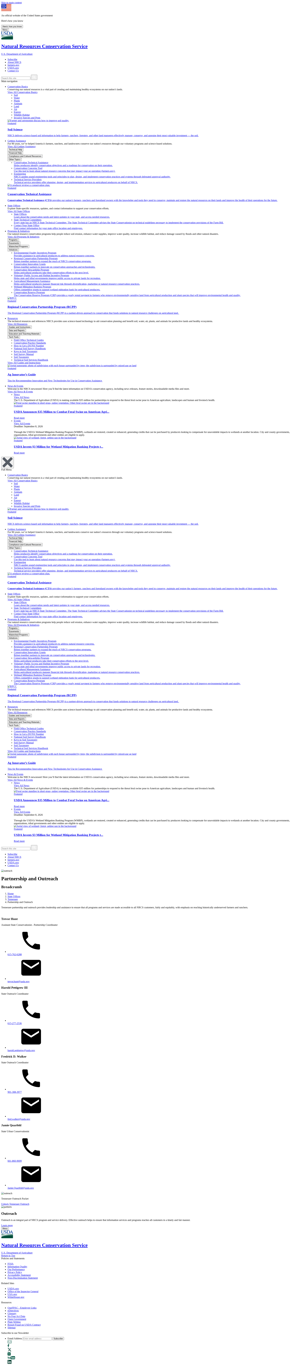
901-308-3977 (15, 1092)
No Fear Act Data (16, 1316)
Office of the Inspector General (23, 1291)
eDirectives (13, 1310)
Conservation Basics (18, 86)
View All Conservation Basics (22, 92)
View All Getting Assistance (22, 146)
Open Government (17, 1319)
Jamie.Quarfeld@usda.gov (21, 1188)
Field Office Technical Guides (29, 340)
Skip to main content (11, 2)
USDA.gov (13, 68)
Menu (5, 30)
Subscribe (12, 59)
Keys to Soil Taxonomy (25, 351)
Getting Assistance (17, 140)
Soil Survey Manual (24, 354)
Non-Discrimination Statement (23, 1278)
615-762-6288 (15, 954)
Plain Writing (14, 1322)
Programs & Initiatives (19, 231)
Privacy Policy (15, 1272)
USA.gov (12, 1294)
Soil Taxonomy (21, 357)
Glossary (12, 1313)
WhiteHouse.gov (16, 1297)
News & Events (15, 386)
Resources (13, 318)
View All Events (22, 423)
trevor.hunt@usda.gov (19, 981)
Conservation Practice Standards (30, 343)
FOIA (11, 1263)
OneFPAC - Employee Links (22, 1307)
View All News (21, 397)
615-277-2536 (15, 1023)
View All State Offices (19, 211)
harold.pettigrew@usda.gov (21, 1050)
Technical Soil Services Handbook (31, 360)
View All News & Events (20, 391)
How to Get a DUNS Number (29, 345)
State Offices (14, 205)
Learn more (7, 1225)
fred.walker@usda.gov (19, 1119)
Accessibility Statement (19, 1275)
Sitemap (12, 1327)
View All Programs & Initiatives (23, 236)
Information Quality (17, 1266)
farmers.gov (13, 65)
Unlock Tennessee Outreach (15, 1204)
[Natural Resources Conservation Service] (151, 35)
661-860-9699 (15, 1161)
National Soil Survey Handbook (30, 348)
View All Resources (17, 324)
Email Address (15, 1338)
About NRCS (14, 62)
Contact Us (13, 70)
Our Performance (16, 1269)
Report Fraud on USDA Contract (24, 1324)
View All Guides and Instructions (24, 362)
